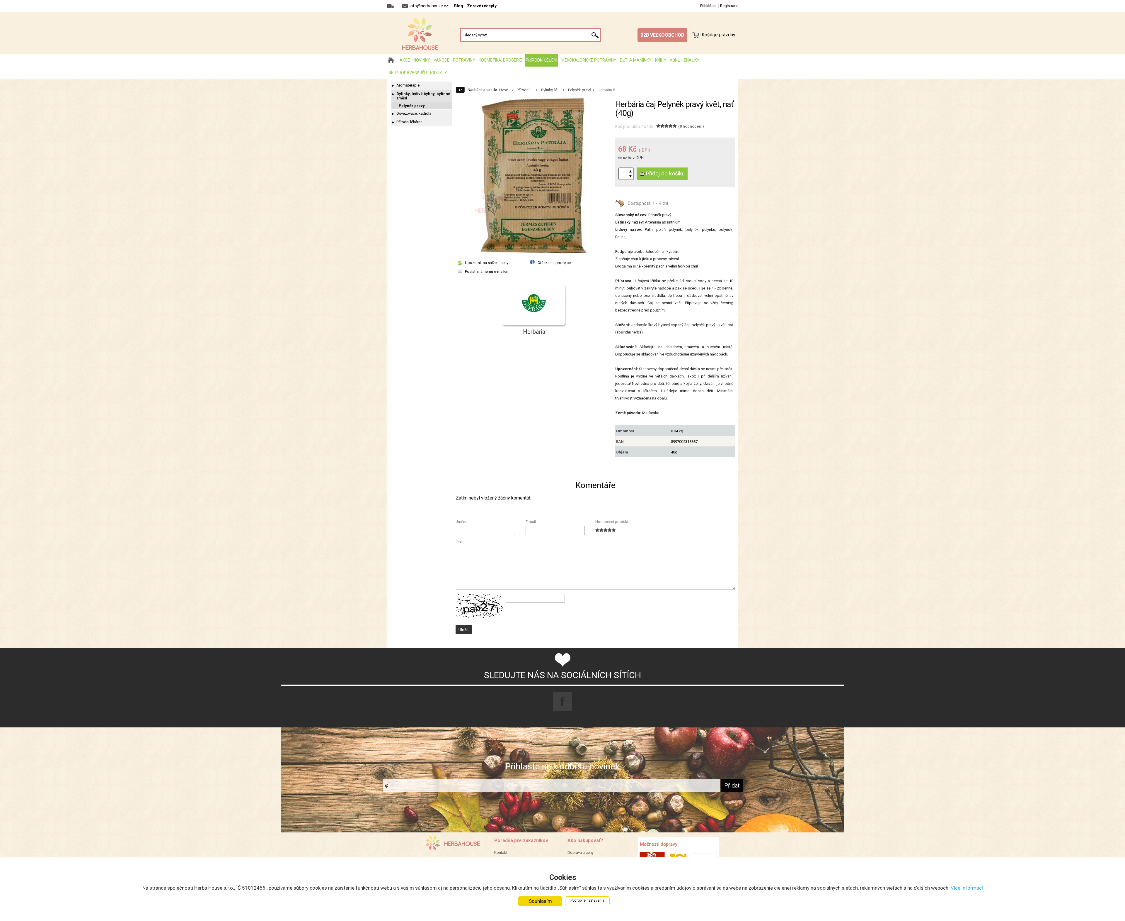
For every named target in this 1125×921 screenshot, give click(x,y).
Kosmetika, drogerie (500, 60)
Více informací (967, 888)
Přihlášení (708, 6)
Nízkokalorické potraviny (588, 60)
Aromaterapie (408, 85)
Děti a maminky (636, 60)
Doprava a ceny (580, 852)
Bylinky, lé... (550, 90)
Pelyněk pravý (412, 106)
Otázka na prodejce (554, 262)
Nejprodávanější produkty (417, 72)
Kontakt (500, 852)
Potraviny (464, 60)
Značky (691, 60)
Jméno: (462, 521)
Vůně (675, 60)
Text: (459, 542)
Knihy (660, 60)
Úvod (503, 90)
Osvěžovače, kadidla (413, 113)
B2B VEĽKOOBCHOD (662, 35)
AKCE (405, 60)
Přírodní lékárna (409, 122)
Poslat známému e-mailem (487, 271)
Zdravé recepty (482, 6)
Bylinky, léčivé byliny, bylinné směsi (423, 96)
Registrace (729, 6)
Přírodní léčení (541, 60)
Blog (458, 6)
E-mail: (531, 521)
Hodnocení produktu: (613, 521)
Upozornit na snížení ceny (486, 262)
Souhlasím (540, 901)
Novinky (421, 60)
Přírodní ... (525, 90)
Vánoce (441, 60)
